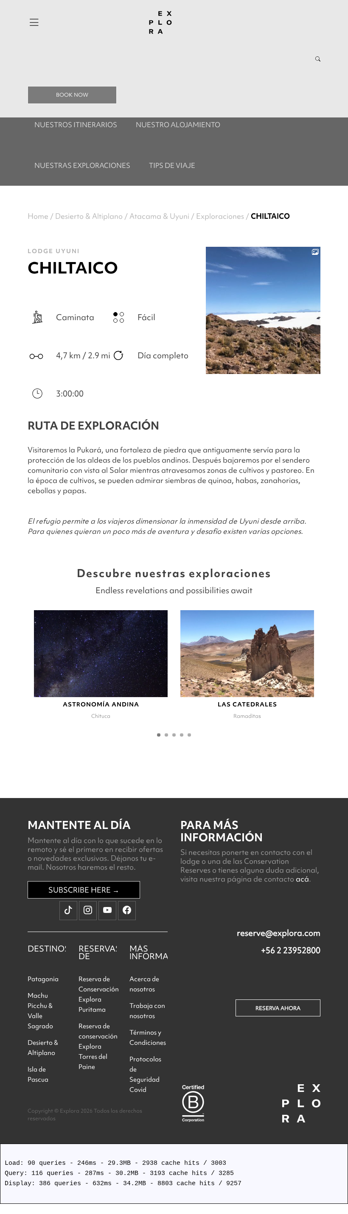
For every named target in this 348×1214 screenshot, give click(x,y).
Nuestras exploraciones (82, 165)
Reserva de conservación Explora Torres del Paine (98, 1046)
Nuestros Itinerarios (75, 124)
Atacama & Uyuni (159, 216)
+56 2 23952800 (290, 950)
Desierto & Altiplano (89, 216)
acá (302, 879)
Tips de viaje (172, 165)
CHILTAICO (270, 216)
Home (38, 216)
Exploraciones (220, 216)
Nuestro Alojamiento (178, 124)
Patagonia (43, 979)
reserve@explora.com (278, 932)
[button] (158, 735)
